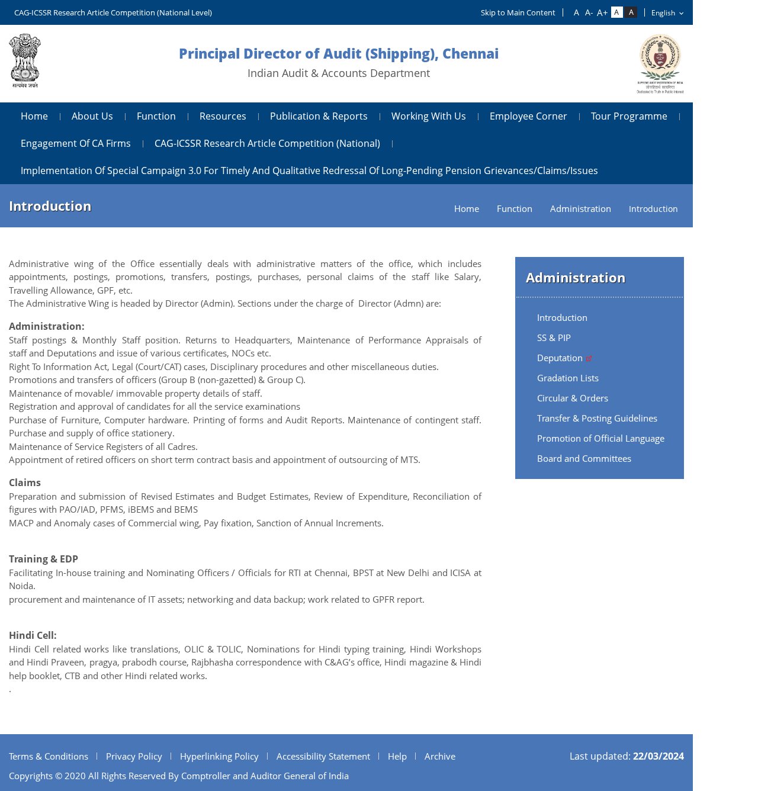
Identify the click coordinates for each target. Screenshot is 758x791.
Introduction (562, 317)
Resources (223, 116)
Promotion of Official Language (600, 438)
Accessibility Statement (323, 756)
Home (34, 116)
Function (156, 116)
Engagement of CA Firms (76, 143)
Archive (440, 756)
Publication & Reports (319, 116)
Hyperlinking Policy (219, 756)
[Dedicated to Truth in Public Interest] (25, 64)
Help (397, 756)
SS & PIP (554, 337)
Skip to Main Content (518, 12)
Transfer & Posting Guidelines (597, 418)
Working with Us (428, 116)
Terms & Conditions (48, 756)
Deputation (561, 358)
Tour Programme (629, 116)
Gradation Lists (568, 378)
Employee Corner (528, 116)
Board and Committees (584, 458)
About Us (92, 116)
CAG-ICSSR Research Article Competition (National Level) (113, 12)
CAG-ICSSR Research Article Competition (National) (267, 143)
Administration (580, 208)
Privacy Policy (134, 756)
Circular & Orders (572, 398)
